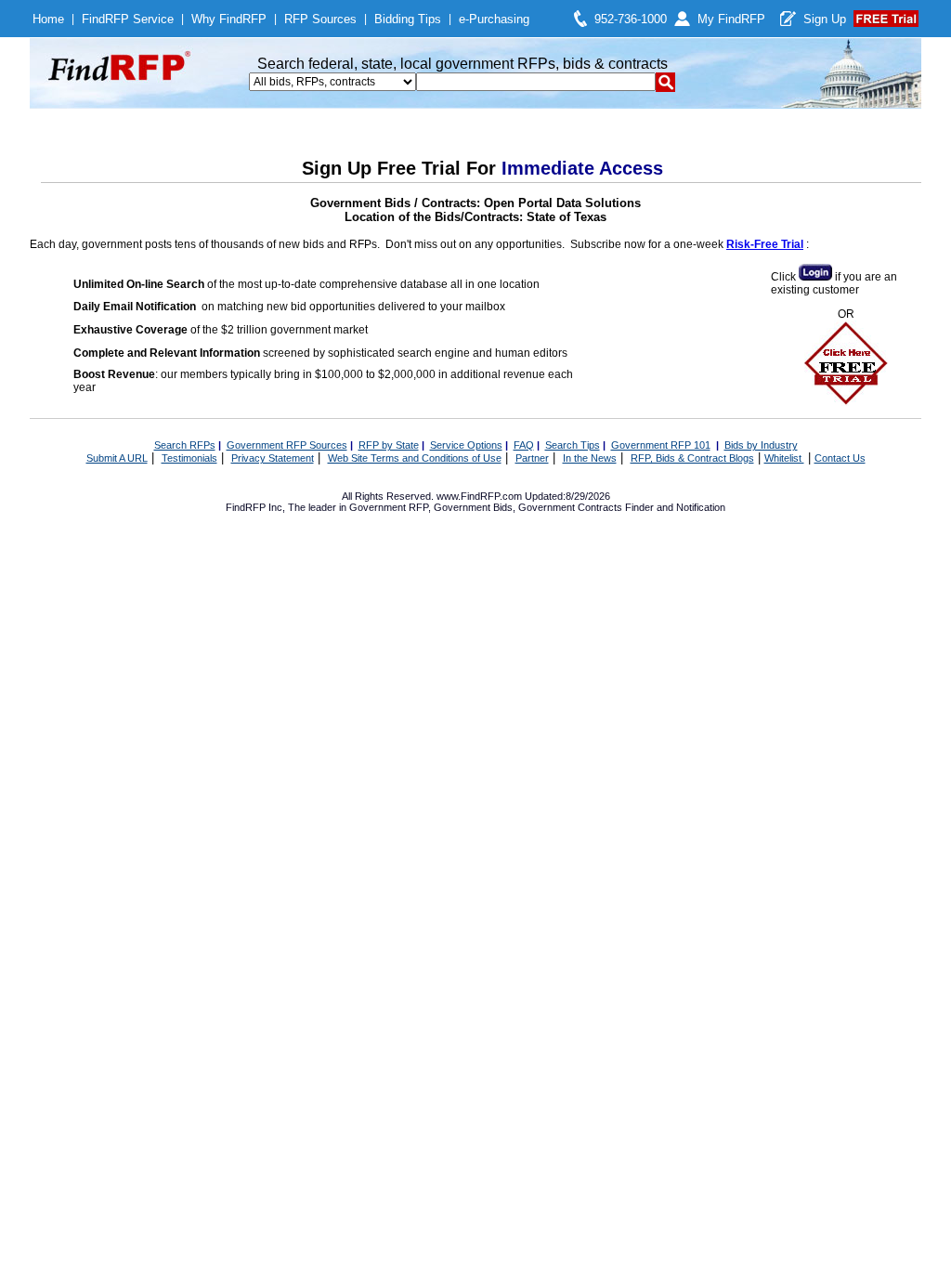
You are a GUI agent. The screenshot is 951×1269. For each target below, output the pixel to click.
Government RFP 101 (660, 445)
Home (48, 19)
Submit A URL (117, 458)
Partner (532, 458)
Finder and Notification (675, 507)
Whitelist (784, 458)
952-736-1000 (630, 19)
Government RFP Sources (287, 445)
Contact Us (840, 458)
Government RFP (388, 507)
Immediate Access (582, 168)
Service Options (466, 445)
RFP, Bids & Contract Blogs (692, 458)
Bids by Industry (761, 445)
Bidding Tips (407, 19)
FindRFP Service (128, 19)
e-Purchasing (494, 19)
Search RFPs (184, 445)
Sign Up (824, 19)
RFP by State (388, 445)
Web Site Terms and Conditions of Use (415, 458)
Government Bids (473, 507)
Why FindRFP (229, 19)
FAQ (524, 445)
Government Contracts (570, 507)
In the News (590, 458)
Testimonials (189, 458)
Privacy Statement (272, 458)
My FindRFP (731, 19)
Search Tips (572, 445)
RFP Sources (320, 19)
